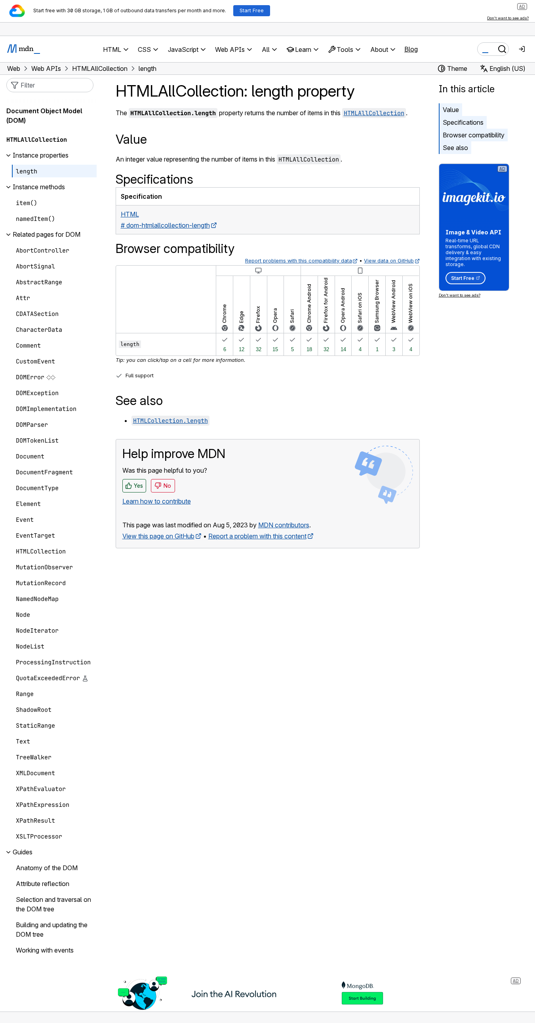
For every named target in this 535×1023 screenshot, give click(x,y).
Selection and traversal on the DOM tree (53, 904)
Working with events (45, 951)
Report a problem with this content (257, 536)
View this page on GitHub (158, 536)
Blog (411, 49)
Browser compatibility (474, 135)
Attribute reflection (42, 884)
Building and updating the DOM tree (52, 930)
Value (451, 110)
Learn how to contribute (156, 501)
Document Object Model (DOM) (44, 116)
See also (455, 148)
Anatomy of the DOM (47, 868)
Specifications (463, 122)
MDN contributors (283, 525)
